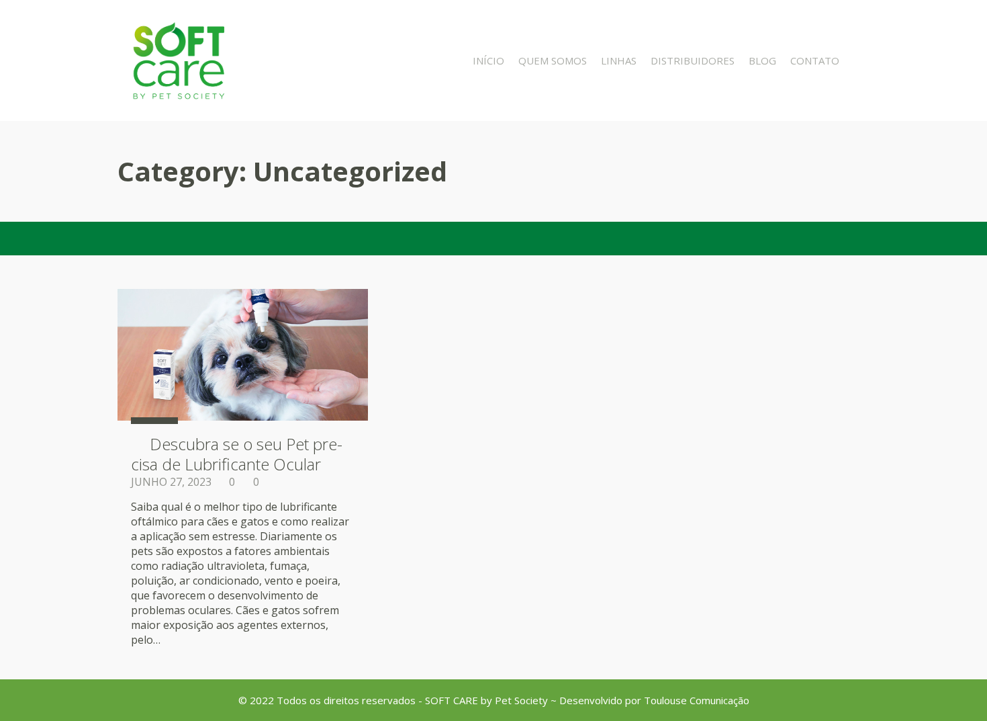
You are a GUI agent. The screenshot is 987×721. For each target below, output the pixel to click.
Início (488, 60)
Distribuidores (693, 60)
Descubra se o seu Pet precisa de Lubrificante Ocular (236, 454)
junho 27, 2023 (171, 481)
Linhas (619, 60)
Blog (762, 60)
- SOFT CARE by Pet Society (483, 700)
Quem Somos (552, 60)
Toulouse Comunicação (696, 700)
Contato (814, 60)
